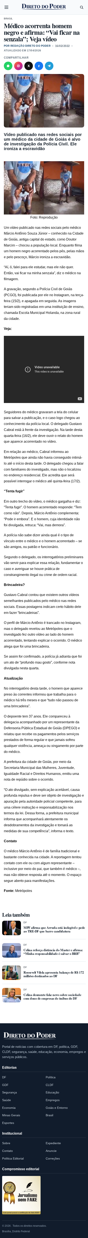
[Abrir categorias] (6, 7)
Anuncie (51, 1150)
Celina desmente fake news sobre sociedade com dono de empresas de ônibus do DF (52, 996)
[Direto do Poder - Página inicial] (30, 1035)
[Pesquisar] (81, 7)
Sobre (6, 1143)
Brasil (8, 18)
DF (25, 922)
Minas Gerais (11, 1115)
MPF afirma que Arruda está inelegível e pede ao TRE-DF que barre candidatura (54, 929)
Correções (53, 1158)
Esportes (8, 1123)
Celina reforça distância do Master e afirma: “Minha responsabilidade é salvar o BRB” (53, 952)
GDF (5, 1085)
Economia (9, 1107)
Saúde (6, 1100)
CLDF (50, 1085)
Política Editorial (13, 1158)
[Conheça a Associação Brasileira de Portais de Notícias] (21, 1195)
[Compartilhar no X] (28, 66)
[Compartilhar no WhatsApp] (8, 66)
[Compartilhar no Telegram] (49, 66)
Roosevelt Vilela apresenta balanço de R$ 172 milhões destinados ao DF (53, 974)
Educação (52, 1092)
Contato (7, 1150)
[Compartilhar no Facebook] (39, 66)
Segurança (9, 1092)
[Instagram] (18, 66)
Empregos (53, 1100)
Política (51, 1077)
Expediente (53, 1143)
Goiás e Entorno (57, 1107)
